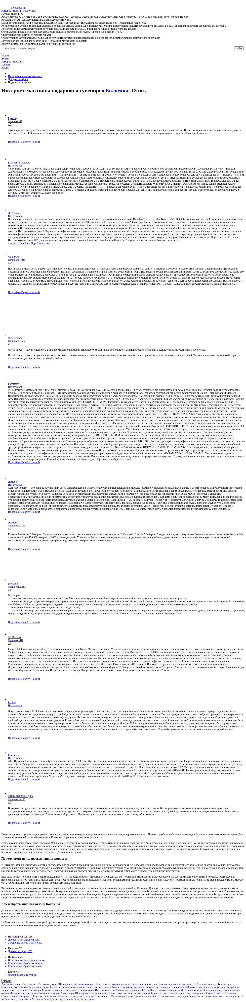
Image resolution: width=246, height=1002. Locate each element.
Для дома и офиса (38, 987)
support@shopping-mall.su (22, 974)
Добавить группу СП (20, 951)
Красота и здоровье (53, 990)
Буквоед (12, 118)
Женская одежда (19, 993)
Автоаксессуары (48, 984)
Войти (5, 58)
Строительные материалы (221, 993)
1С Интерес (14, 637)
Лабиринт (13, 522)
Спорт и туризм (117, 993)
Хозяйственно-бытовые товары (67, 987)
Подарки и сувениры (132, 987)
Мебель (5, 999)
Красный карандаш (19, 162)
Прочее (91, 999)
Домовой (13, 481)
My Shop (13, 583)
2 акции (12, 243)
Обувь (225, 990)
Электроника (102, 984)
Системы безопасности (97, 996)
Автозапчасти (30, 984)
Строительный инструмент (16, 996)
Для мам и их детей (145, 996)
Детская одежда (166, 996)
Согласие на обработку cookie (25, 966)
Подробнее (14, 141)
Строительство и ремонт (191, 993)
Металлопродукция (122, 996)
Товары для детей (233, 996)
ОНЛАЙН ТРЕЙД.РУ (20, 796)
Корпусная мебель (21, 999)
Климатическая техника (144, 984)
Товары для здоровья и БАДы (132, 990)
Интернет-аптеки (105, 990)
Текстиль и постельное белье (169, 987)
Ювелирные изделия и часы (91, 993)
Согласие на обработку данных (26, 963)
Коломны (117, 90)
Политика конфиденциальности (26, 960)
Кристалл (13, 755)
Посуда (148, 987)
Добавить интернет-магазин (24, 939)
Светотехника (41, 996)
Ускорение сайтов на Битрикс (25, 942)
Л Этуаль (13, 213)
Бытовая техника (120, 984)
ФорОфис (13, 256)
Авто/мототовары (11, 984)
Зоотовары (35, 990)
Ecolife (12, 702)
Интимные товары (191, 990)
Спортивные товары (138, 993)
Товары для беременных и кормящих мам (199, 996)
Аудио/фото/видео (206, 984)
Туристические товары (164, 993)
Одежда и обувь (212, 990)
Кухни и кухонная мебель (64, 999)
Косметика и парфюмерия (79, 990)
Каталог (7, 981)
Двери (83, 999)
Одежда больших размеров (44, 993)
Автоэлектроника (84, 984)
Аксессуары (67, 993)
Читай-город (15, 338)
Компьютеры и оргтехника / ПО (177, 984)
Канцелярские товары (98, 987)
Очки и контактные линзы (165, 990)
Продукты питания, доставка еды (206, 987)
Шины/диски (65, 984)
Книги (115, 987)
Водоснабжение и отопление (66, 996)
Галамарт (13, 383)
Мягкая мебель (40, 999)
